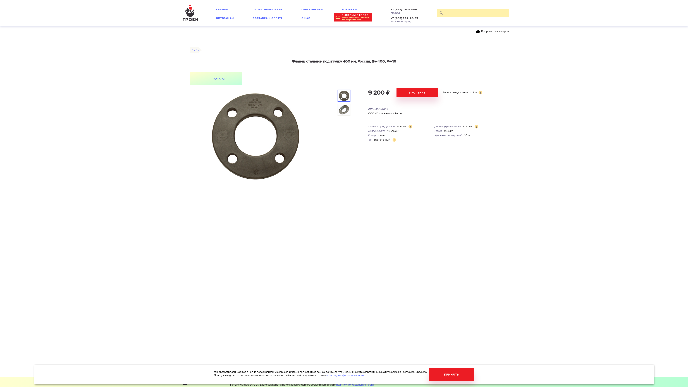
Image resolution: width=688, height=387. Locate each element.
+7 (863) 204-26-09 (404, 18)
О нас (306, 18)
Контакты (349, 9)
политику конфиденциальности (355, 385)
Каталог (222, 9)
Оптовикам (225, 18)
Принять (451, 374)
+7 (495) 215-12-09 (404, 9)
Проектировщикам (268, 9)
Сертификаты (312, 9)
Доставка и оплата (268, 18)
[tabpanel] (255, 137)
